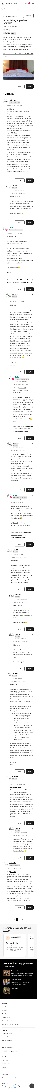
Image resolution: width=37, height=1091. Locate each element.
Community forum (7, 1044)
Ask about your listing (11, 16)
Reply (29, 86)
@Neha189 (10, 109)
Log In (27, 3)
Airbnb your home (7, 1033)
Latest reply (13, 951)
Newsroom (5, 1060)
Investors (4, 1070)
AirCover (4, 1010)
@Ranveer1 (14, 260)
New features (5, 1063)
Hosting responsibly (7, 1047)
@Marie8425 (16, 196)
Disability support (7, 1017)
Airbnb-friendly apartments (9, 1051)
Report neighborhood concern (10, 1024)
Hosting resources (7, 1040)
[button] (32, 27)
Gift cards (5, 1074)
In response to (18, 190)
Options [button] (27, 16)
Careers (4, 1067)
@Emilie (15, 560)
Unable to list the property (12, 944)
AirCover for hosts (7, 1037)
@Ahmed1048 (23, 260)
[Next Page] (22, 919)
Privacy (4, 1086)
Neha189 (6, 33)
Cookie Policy (16, 1086)
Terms (9, 1086)
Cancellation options (7, 1021)
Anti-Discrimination (7, 1014)
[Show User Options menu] (33, 3)
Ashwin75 (14, 937)
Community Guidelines (27, 282)
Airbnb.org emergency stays (10, 1077)
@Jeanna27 (22, 388)
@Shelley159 (14, 258)
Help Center (5, 1006)
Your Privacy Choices (7, 1088)
